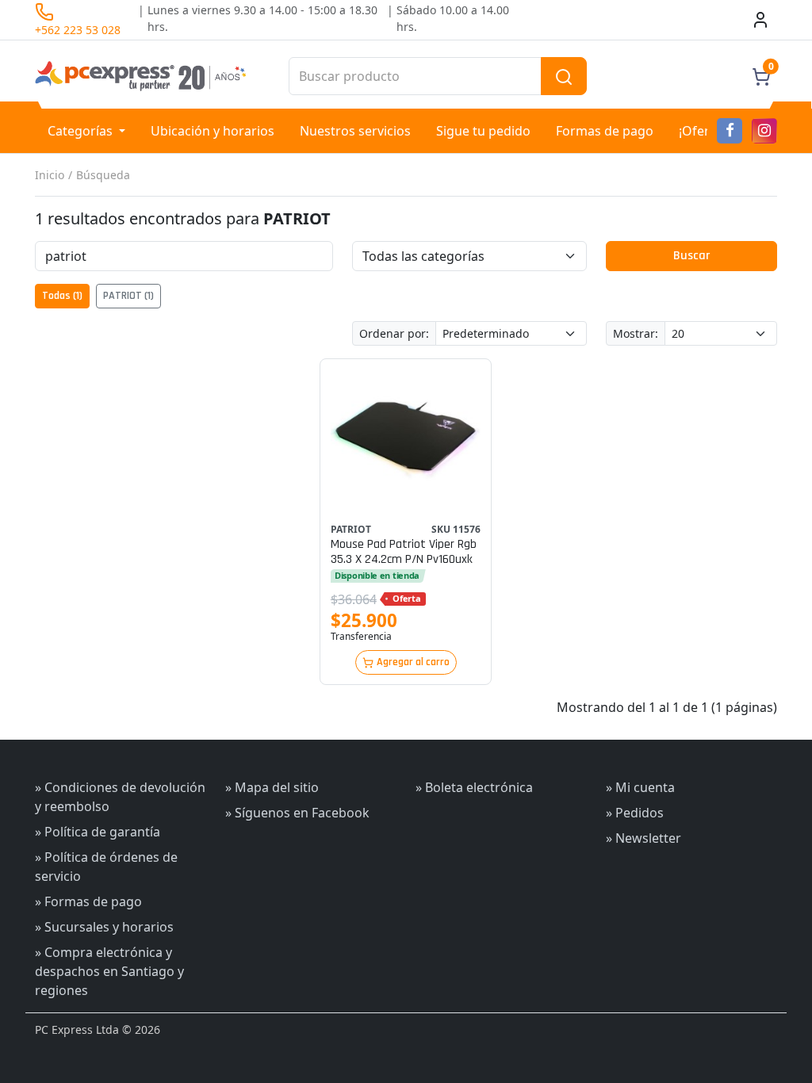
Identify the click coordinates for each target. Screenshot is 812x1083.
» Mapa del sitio (272, 787)
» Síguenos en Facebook (297, 812)
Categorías (82, 131)
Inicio (49, 174)
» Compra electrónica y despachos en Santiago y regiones (109, 971)
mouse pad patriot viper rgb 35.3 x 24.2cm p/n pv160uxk (404, 552)
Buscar (691, 255)
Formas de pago (604, 131)
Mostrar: (635, 333)
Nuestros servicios (355, 131)
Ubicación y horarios (212, 131)
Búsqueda (103, 174)
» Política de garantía (97, 831)
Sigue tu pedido (483, 131)
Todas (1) (62, 296)
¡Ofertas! (705, 131)
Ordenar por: (394, 333)
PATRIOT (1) (128, 296)
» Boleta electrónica (474, 787)
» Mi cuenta (640, 787)
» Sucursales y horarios (104, 927)
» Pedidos (635, 812)
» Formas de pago (88, 901)
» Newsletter (643, 838)
